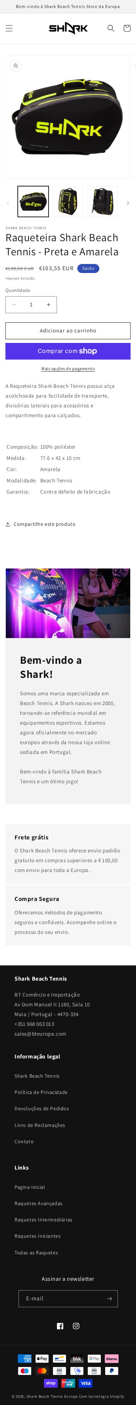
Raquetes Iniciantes (38, 1236)
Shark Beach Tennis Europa (52, 1396)
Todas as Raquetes (36, 1252)
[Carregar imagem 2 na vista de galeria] (67, 201)
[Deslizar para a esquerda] (8, 203)
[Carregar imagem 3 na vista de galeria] (102, 201)
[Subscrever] (110, 1298)
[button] (9, 28)
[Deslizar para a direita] (128, 203)
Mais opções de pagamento (68, 368)
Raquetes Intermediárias (44, 1219)
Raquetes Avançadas (39, 1203)
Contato (24, 1141)
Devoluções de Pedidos (42, 1108)
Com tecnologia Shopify (101, 1396)
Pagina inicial (30, 1187)
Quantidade (17, 290)
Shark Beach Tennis (37, 1076)
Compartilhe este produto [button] (44, 524)
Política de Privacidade (41, 1092)
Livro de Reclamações (40, 1125)
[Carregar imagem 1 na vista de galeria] (33, 201)
